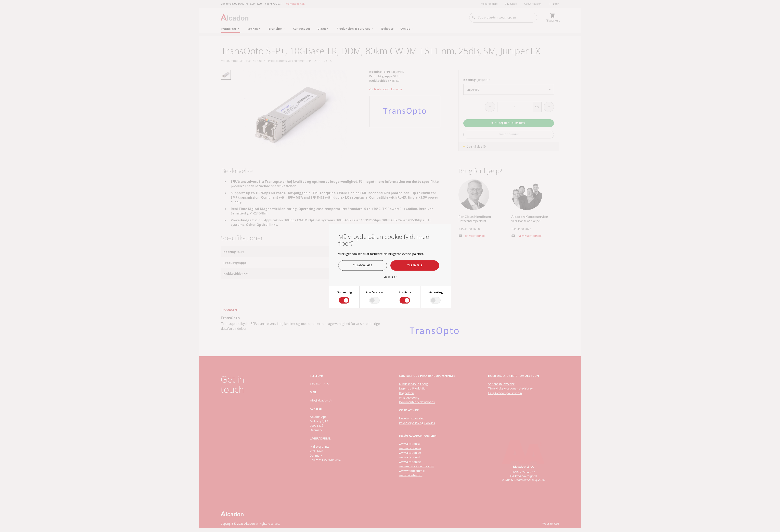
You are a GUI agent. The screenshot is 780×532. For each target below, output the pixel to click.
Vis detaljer (390, 278)
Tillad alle (414, 265)
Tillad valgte (362, 265)
